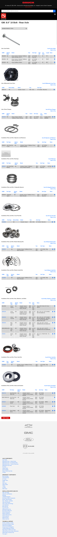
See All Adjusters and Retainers (49, 137)
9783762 (3, 333)
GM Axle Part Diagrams (7, 525)
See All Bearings (52, 158)
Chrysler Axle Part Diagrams (8, 526)
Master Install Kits (6, 513)
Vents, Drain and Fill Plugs (7, 503)
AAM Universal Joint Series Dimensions (10, 531)
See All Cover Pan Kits (51, 215)
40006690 (4, 410)
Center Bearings (5, 477)
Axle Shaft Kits (5, 505)
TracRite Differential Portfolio (8, 528)
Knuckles (4, 466)
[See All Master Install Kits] (11, 254)
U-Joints (4, 472)
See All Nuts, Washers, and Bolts (48, 298)
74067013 (4, 249)
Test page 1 (4, 533)
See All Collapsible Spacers (50, 187)
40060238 (4, 317)
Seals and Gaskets (6, 502)
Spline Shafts (5, 484)
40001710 (4, 393)
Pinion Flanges (5, 469)
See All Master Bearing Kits (50, 241)
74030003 (4, 221)
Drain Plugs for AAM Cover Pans (9, 529)
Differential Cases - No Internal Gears (10, 462)
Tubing (3, 485)
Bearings (4, 495)
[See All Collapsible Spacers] (11, 171)
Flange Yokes (5, 480)
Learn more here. (28, 6)
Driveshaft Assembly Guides (8, 524)
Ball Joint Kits (5, 506)
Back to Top (53, 50)
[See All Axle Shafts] (11, 32)
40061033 (4, 322)
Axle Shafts (4, 459)
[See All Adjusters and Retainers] (11, 121)
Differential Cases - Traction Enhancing (10, 464)
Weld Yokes (4, 488)
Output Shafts (5, 468)
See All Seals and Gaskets (50, 385)
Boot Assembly (5, 476)
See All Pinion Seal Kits (50, 357)
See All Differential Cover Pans (49, 83)
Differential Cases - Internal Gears (9, 461)
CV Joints (4, 479)
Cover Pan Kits (5, 507)
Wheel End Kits (5, 517)
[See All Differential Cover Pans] (11, 67)
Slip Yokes (4, 483)
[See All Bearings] (6, 150)
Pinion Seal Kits (5, 516)
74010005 (4, 277)
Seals (3, 481)
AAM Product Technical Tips (8, 532)
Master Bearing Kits (6, 512)
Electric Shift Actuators (7, 499)
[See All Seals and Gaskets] (11, 369)
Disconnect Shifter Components (8, 498)
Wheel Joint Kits (5, 518)
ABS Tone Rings (5, 492)
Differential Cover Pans (7, 465)
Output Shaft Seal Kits (7, 514)
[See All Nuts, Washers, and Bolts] (11, 282)
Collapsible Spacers (6, 496)
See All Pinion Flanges (51, 109)
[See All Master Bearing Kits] (11, 225)
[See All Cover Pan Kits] (11, 199)
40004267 (4, 401)
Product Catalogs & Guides (7, 522)
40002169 (4, 311)
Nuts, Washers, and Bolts (7, 500)
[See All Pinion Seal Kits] (11, 341)
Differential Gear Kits (6, 509)
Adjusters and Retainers (7, 493)
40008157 (4, 166)
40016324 (4, 116)
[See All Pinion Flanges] (11, 93)
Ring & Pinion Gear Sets (7, 471)
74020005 (4, 364)
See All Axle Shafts (51, 48)
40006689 (4, 406)
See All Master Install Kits (50, 270)
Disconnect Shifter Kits (7, 510)
